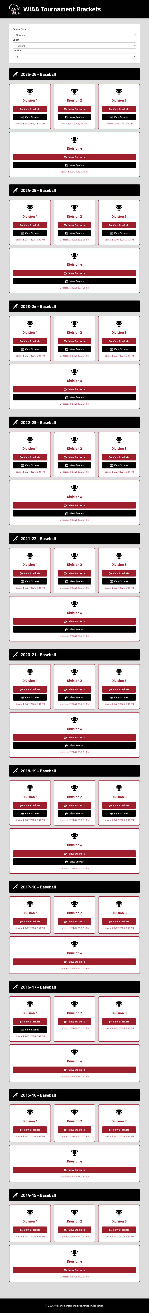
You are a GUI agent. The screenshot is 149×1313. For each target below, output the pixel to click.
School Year (19, 29)
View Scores (32, 117)
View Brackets (31, 109)
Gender (17, 50)
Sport (16, 40)
